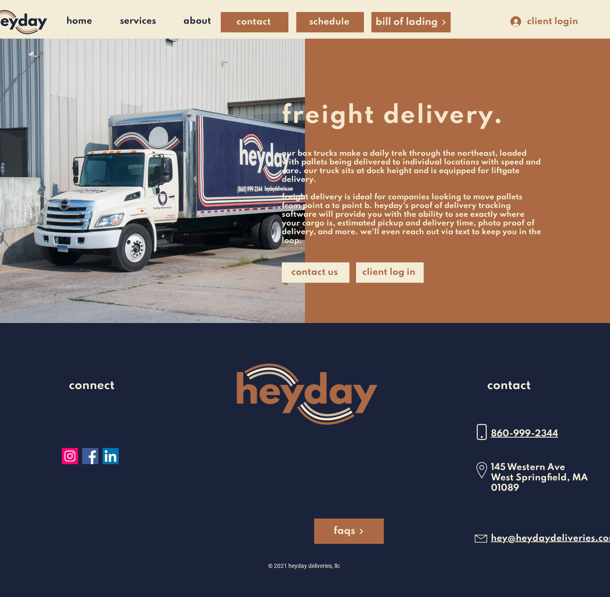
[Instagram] (70, 456)
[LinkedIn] (110, 456)
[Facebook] (90, 456)
